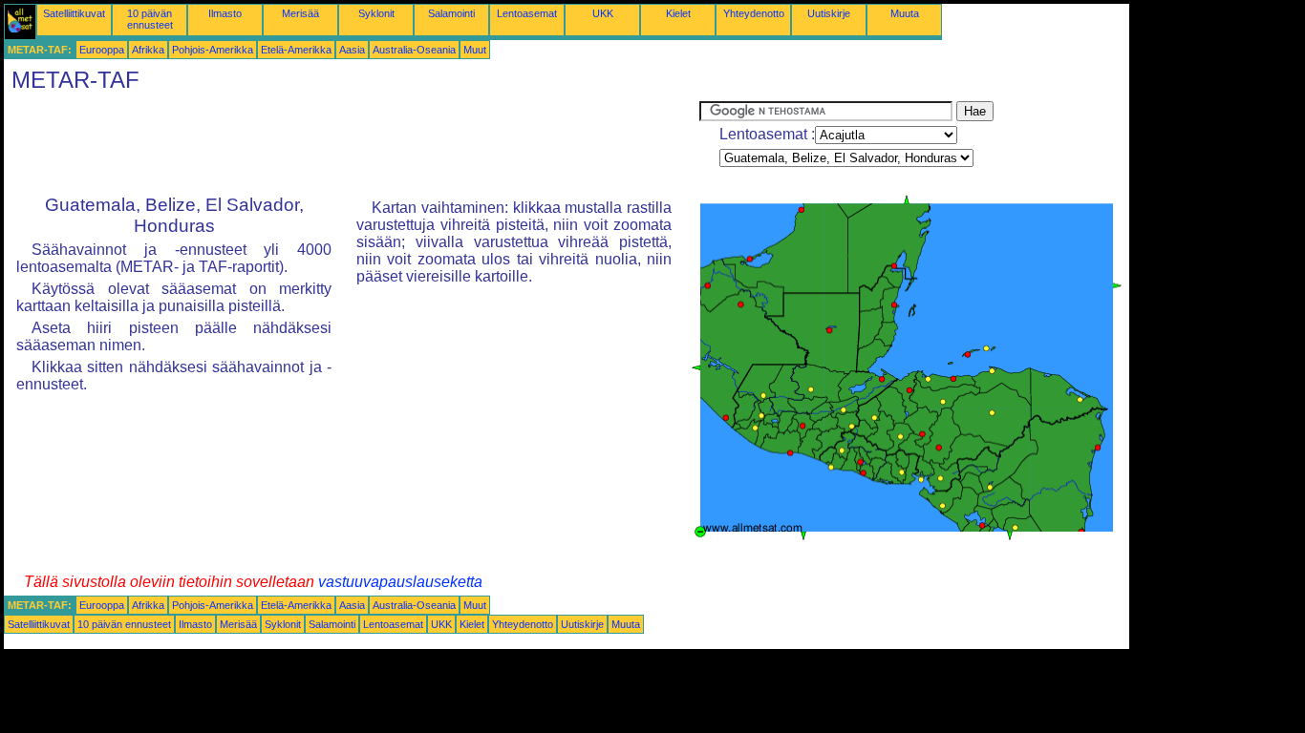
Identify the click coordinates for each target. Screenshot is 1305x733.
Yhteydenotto (753, 13)
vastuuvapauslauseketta (400, 582)
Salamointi (451, 13)
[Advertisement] (351, 144)
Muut (474, 49)
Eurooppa (101, 49)
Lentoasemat (527, 13)
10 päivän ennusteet (150, 19)
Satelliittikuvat (74, 13)
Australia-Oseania (414, 49)
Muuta (904, 13)
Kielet (678, 13)
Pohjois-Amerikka (212, 49)
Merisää (300, 13)
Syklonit (376, 13)
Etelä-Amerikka (296, 49)
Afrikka (148, 49)
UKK (602, 13)
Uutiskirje (828, 13)
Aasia (352, 49)
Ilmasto (225, 13)
